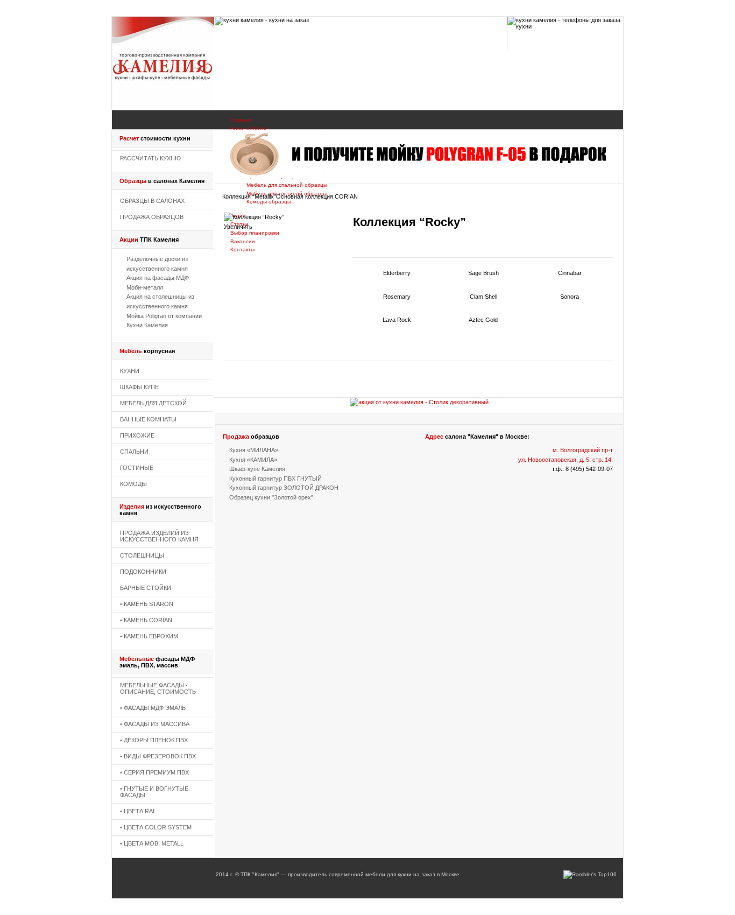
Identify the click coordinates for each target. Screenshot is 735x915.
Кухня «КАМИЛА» (253, 459)
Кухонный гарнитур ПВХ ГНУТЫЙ (275, 478)
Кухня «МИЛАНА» (253, 450)
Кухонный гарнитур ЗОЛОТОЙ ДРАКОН (283, 487)
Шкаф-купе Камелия (257, 469)
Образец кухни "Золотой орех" (271, 497)
